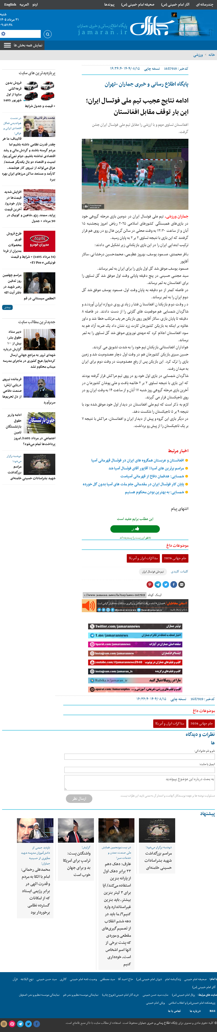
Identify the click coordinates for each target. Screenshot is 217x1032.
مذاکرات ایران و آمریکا (143, 558)
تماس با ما (174, 1011)
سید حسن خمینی (47, 979)
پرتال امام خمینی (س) (183, 995)
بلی (133, 529)
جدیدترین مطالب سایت (36, 322)
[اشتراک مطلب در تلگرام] (157, 584)
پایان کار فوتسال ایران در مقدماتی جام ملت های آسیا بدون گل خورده (134, 484)
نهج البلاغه (27, 979)
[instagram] (3, 1024)
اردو (35, 5)
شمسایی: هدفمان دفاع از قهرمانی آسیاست (152, 476)
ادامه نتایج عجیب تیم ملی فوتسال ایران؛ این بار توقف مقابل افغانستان (137, 106)
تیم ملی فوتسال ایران (153, 571)
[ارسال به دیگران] (181, 584)
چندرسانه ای (205, 5)
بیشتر (7, 307)
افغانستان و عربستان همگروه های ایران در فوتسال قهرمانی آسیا (138, 460)
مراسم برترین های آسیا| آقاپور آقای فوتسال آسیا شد (146, 468)
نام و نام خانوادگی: (204, 751)
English (10, 5)
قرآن (15, 979)
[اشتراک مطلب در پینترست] (149, 584)
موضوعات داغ (177, 545)
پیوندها (109, 5)
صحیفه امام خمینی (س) (137, 5)
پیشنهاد (207, 814)
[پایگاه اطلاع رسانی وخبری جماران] (125, 26)
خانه (212, 54)
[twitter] (28, 1024)
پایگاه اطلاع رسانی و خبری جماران (157, 1023)
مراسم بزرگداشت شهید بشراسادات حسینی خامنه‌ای (158, 860)
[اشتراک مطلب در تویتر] (165, 584)
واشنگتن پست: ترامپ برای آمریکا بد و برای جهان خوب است (77, 864)
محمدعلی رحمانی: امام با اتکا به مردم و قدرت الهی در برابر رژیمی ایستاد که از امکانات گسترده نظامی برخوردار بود (35, 891)
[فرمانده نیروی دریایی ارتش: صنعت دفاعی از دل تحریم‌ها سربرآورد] (39, 387)
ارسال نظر (79, 798)
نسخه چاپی (152, 68)
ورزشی (198, 54)
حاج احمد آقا (125, 979)
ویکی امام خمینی (155, 1003)
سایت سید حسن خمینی (155, 995)
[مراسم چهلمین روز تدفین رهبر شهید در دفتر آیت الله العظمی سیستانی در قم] (39, 282)
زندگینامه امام (173, 979)
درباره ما (195, 1011)
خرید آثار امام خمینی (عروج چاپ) (120, 995)
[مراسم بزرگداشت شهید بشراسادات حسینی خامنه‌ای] (39, 464)
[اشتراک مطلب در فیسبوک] (173, 584)
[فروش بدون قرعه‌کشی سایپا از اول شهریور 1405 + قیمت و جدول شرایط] (39, 90)
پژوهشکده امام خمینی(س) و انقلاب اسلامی (192, 1003)
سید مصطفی (107, 979)
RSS (212, 1011)
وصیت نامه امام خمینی (83, 979)
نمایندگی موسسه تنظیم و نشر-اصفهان (39, 995)
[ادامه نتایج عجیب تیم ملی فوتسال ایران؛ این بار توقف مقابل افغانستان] (135, 174)
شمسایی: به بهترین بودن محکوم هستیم (155, 492)
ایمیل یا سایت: (207, 764)
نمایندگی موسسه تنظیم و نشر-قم (80, 995)
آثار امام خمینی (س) (175, 5)
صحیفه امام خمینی (195, 979)
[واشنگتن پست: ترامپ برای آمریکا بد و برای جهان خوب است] (76, 830)
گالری (63, 979)
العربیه (24, 5)
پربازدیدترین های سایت (37, 73)
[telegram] (20, 1024)
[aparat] (12, 1024)
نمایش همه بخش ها (28, 45)
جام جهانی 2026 (175, 558)
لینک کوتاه (154, 595)
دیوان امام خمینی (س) (149, 979)
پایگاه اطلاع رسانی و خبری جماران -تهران (146, 84)
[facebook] (36, 1024)
